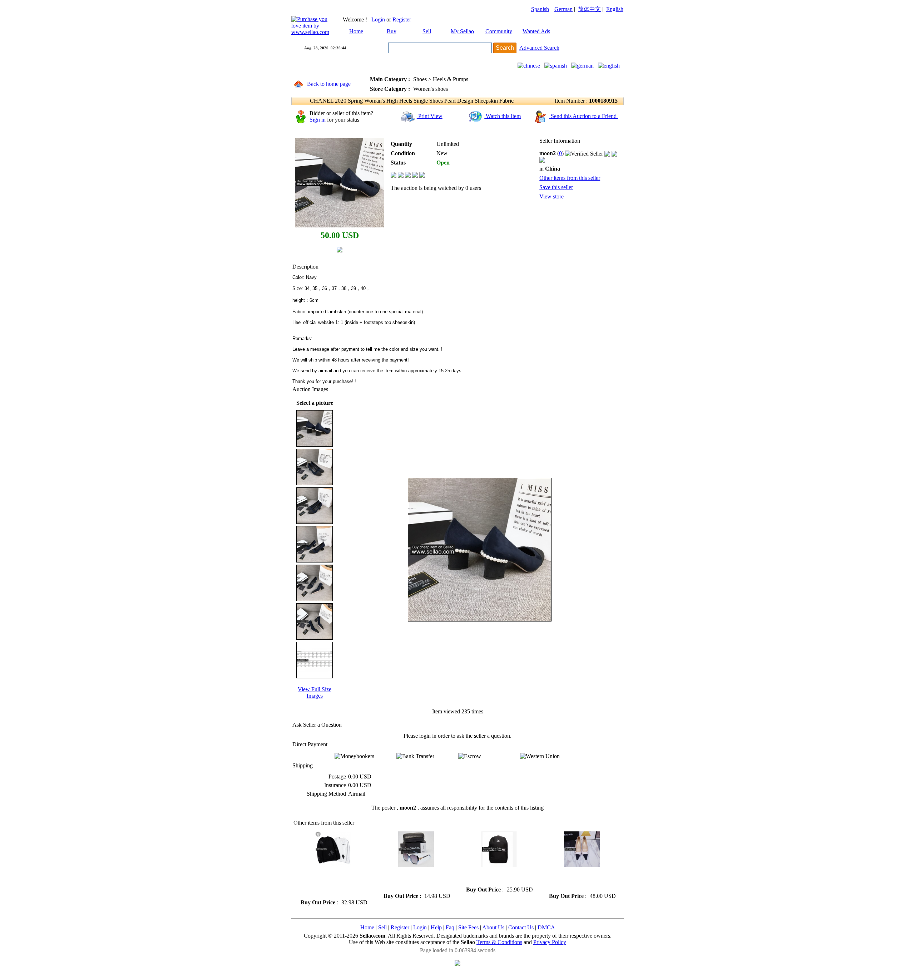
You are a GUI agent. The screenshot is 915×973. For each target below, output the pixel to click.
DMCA (546, 927)
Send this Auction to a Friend (583, 116)
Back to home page (329, 83)
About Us (493, 927)
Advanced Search (539, 48)
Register (401, 19)
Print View (429, 116)
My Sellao (462, 31)
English (614, 9)
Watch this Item (502, 116)
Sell (426, 31)
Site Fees (468, 927)
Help (436, 927)
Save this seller (556, 187)
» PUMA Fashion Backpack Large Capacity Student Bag (496, 876)
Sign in (318, 120)
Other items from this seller (569, 178)
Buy (391, 31)
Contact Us (521, 927)
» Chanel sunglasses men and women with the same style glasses (414, 879)
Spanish (540, 9)
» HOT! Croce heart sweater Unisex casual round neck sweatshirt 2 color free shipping (330, 883)
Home (356, 31)
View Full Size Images (314, 692)
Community (498, 31)
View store (551, 196)
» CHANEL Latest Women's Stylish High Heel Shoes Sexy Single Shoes (579, 879)
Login (378, 19)
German (563, 9)
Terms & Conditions (499, 942)
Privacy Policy (549, 942)
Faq (450, 927)
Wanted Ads (536, 31)
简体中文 (589, 9)
